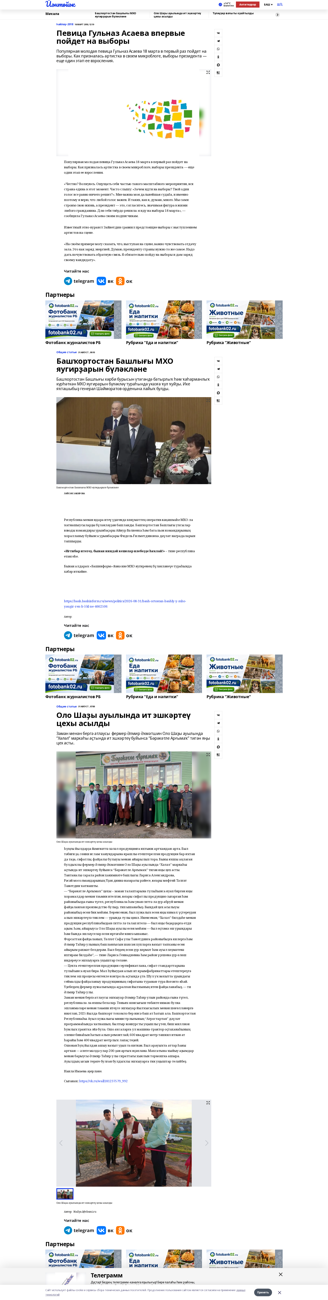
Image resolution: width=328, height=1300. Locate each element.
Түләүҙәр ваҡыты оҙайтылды (233, 13)
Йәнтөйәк (60, 4)
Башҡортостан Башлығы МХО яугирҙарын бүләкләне (115, 15)
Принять (263, 1292)
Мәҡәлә (52, 14)
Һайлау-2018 (64, 24)
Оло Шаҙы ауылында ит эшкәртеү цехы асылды (177, 15)
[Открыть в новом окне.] (79, 281)
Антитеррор (247, 4)
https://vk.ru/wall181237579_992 (103, 1081)
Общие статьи (66, 352)
